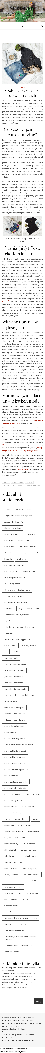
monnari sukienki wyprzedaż (15, 813)
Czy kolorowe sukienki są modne (17, 590)
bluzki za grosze (10, 571)
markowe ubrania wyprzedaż (15, 782)
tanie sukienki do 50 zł (13, 887)
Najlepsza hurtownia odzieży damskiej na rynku (19, 1032)
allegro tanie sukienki (12, 528)
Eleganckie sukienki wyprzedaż (16, 615)
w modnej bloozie (11, 905)
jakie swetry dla (10, 695)
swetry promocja (11, 875)
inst (5, 652)
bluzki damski (9, 546)
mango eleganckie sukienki (14, 726)
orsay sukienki (33, 831)
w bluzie (26, 899)
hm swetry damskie (28, 645)
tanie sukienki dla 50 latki (30, 881)
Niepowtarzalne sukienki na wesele (14, 1023)
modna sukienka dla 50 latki (15, 788)
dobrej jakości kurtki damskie (15, 602)
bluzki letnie (21, 559)
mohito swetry (28, 806)
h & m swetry (9, 645)
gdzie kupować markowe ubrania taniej (19, 627)
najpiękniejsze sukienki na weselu (17, 825)
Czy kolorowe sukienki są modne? (17, 596)
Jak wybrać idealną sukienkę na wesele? (17, 976)
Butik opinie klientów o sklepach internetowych (18, 1040)
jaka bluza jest (18, 652)
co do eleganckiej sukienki (28, 450)
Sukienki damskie (16, 1018)
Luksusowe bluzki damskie (14, 720)
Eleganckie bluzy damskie (29, 608)
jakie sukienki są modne (13, 683)
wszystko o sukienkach (13, 912)
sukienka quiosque (11, 856)
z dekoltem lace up (33, 485)
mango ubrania (10, 732)
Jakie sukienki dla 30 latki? (14, 670)
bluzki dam (8, 540)
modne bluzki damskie (13, 794)
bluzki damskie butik (28, 546)
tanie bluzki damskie (31, 875)
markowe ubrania (11, 775)
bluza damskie (30, 534)
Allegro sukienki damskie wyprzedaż (18, 515)
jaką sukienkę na (10, 701)
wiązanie (21, 485)
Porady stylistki (16, 1035)
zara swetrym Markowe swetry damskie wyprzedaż (20, 938)
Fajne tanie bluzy (11, 621)
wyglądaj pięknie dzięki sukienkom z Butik (20, 918)
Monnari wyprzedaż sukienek (15, 819)
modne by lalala (33, 794)
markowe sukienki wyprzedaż (16, 769)
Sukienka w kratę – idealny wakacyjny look (18, 973)
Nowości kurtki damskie (13, 831)
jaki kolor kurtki (28, 695)
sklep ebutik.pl (10, 850)
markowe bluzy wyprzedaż (15, 757)
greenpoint (8, 633)
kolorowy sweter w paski (14, 707)
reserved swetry (11, 844)
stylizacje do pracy (28, 850)
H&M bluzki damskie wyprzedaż (17, 639)
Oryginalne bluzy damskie (14, 837)
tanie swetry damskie (13, 893)
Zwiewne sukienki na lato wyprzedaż (18, 945)
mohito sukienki (10, 806)
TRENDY (22, 87)
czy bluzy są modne (12, 584)
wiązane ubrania (17, 482)
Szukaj (38, 1001)
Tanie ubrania (32, 893)
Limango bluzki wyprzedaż (14, 714)
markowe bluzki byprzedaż (15, 738)
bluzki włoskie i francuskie (14, 565)
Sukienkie (5, 1018)
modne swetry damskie (13, 800)
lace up (6, 482)
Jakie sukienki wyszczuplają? (15, 689)
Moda (39, 1032)
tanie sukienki (37, 445)
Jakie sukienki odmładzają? (14, 676)
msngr (35, 819)
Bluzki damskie (28, 1018)
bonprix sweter (29, 571)
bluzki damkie (23, 540)
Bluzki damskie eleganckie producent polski (21, 553)
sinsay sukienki (29, 844)
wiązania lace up (9, 485)
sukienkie (22, 8)
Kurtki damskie (18, 1020)
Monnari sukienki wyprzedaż (13, 445)
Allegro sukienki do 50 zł (14, 522)
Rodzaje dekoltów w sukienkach (13, 1029)
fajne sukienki (23, 469)
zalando (7, 924)
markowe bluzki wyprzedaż (15, 751)
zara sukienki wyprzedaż (14, 930)
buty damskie (7, 1037)
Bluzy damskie (7, 1020)
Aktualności (6, 1035)
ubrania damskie (10, 899)
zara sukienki (21, 924)
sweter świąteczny (29, 868)
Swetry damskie (30, 1020)
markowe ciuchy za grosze (15, 763)
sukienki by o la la (31, 856)
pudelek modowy (29, 1035)
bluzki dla (8, 559)
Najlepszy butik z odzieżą (11, 1026)
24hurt (7, 509)
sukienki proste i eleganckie (15, 862)
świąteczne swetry (12, 952)
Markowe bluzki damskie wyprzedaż (18, 744)
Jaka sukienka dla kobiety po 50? (17, 664)
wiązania (29, 482)
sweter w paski (10, 868)
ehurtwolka (8, 608)
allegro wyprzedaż (11, 534)
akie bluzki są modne (23, 509)
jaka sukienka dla (11, 658)
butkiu (5, 301)
